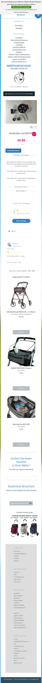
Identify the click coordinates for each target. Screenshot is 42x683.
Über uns (16, 572)
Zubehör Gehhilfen (19, 59)
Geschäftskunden (19, 577)
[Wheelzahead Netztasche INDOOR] (21, 422)
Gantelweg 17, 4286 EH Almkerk (20, 651)
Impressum (17, 582)
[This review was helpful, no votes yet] (29, 271)
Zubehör (19, 52)
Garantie (16, 558)
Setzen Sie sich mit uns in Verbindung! (20, 94)
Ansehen (21, 332)
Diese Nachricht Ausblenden (21, 7)
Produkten (19, 38)
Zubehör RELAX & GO (19, 62)
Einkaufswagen (19, 43)
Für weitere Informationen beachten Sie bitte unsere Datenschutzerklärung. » (21, 11)
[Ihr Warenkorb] (21, 15)
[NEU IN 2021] (24, 538)
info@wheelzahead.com (21, 641)
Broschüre (19, 26)
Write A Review (21, 221)
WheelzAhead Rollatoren (19, 40)
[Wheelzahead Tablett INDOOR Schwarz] (21, 366)
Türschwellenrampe (19, 50)
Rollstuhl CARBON (19, 47)
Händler (19, 28)
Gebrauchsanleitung (20, 553)
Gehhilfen (19, 45)
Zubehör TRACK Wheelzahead (19, 54)
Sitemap (16, 561)
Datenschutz (17, 579)
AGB (15, 574)
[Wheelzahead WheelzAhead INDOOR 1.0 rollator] (21, 309)
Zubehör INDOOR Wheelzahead (19, 57)
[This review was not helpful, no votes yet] (33, 271)
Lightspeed (24, 679)
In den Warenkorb (13, 150)
